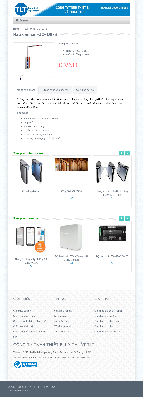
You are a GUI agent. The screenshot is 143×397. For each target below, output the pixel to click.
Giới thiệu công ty (22, 310)
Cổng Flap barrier (31, 191)
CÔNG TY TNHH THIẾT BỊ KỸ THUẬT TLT (53, 344)
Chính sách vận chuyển (56, 89)
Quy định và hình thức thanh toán (30, 321)
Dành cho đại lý (62, 331)
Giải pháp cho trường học (107, 331)
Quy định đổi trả (85, 89)
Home (16, 29)
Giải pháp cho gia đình (105, 316)
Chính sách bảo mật (23, 326)
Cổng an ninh (82, 54)
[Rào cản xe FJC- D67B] (33, 57)
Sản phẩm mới (61, 321)
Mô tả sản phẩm (26, 89)
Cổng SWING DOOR (71, 191)
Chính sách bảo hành (24, 316)
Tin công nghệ (61, 316)
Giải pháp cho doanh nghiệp (108, 310)
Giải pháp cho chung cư (106, 326)
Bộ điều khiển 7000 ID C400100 (112, 256)
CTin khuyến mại (62, 326)
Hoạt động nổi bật (63, 310)
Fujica (83, 50)
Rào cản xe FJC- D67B (35, 29)
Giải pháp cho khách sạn (106, 321)
